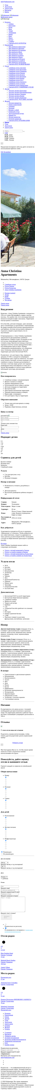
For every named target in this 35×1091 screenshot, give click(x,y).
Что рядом (8, 300)
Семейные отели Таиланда (17, 82)
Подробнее (7, 152)
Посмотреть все (6, 977)
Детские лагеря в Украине (17, 94)
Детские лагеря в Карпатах (17, 97)
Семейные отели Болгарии (17, 69)
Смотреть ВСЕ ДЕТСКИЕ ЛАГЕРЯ (20, 99)
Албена (11, 24)
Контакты (8, 10)
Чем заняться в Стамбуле (17, 61)
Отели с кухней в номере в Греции (16, 552)
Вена (10, 29)
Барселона (12, 25)
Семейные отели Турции (17, 83)
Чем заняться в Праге (16, 57)
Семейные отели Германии (18, 71)
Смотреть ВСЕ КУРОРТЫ (17, 43)
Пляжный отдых (14, 112)
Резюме (10, 293)
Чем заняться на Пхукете (17, 59)
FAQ (6, 1043)
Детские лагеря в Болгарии (18, 90)
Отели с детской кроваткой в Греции (17, 550)
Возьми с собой (14, 110)
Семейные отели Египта (17, 75)
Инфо (6, 296)
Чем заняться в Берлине (16, 48)
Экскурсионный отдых (16, 113)
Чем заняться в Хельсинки (17, 62)
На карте (4, 543)
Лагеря (7, 89)
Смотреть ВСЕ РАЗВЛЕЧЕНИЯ (19, 64)
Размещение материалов (13, 1041)
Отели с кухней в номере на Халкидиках (18, 555)
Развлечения (9, 45)
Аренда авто (9, 8)
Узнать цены (5, 303)
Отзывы (7, 298)
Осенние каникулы (15, 119)
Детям (7, 295)
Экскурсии (8, 7)
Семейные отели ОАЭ (16, 80)
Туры (6, 5)
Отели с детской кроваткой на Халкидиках (19, 554)
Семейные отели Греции (17, 73)
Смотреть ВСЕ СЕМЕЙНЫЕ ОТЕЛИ (21, 87)
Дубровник (12, 32)
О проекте (8, 1032)
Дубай (11, 31)
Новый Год (12, 115)
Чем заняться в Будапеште (17, 50)
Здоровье (12, 106)
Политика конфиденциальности (15, 1039)
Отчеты (7, 1029)
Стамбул (11, 41)
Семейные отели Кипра (16, 78)
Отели (7, 66)
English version (9, 1045)
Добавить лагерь (10, 1036)
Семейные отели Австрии (17, 68)
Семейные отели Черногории (18, 85)
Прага (11, 38)
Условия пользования (12, 1038)
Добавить (17, 743)
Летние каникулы (14, 117)
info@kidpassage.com (7, 1)
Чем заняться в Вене (15, 52)
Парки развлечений (15, 105)
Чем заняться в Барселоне (17, 47)
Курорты (7, 22)
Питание (11, 108)
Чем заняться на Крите (16, 55)
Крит (10, 36)
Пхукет (11, 40)
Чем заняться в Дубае (16, 54)
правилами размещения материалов (19, 931)
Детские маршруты (15, 103)
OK (2, 152)
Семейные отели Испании (17, 76)
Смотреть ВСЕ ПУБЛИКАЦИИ (19, 120)
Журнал (7, 101)
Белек (10, 27)
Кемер (11, 34)
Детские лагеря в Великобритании (20, 92)
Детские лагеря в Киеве (16, 96)
